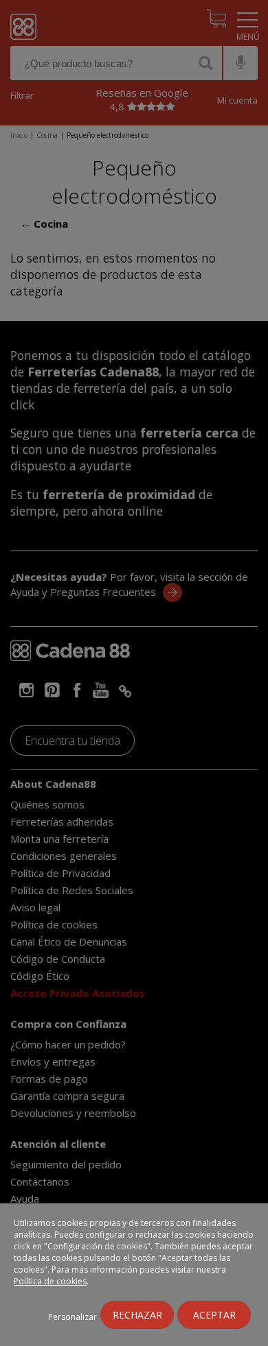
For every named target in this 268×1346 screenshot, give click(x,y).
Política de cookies (50, 1281)
